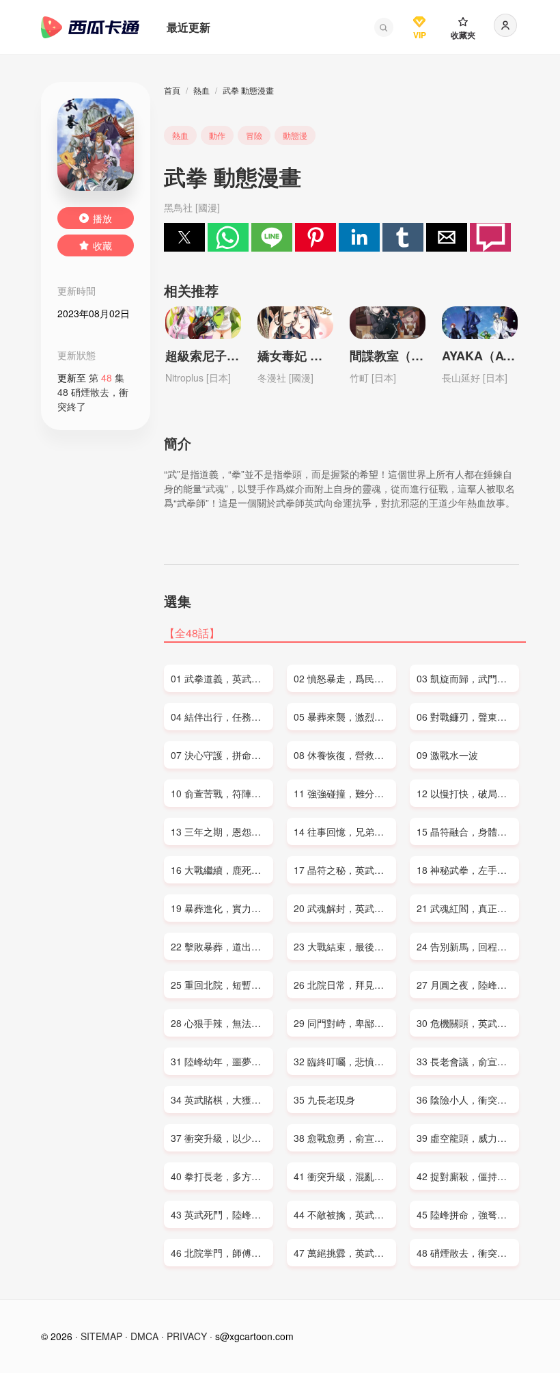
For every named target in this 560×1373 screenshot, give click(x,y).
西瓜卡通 (90, 27)
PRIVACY (187, 1336)
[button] (383, 27)
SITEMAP (101, 1336)
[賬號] (505, 25)
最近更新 (188, 27)
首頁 (172, 90)
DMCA (144, 1336)
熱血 (201, 90)
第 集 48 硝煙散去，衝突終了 (92, 392)
